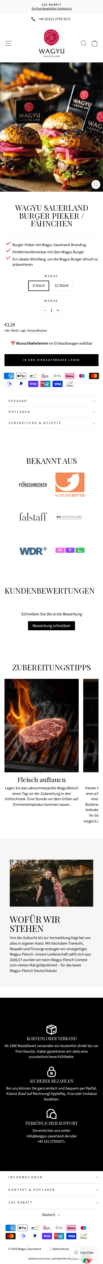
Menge (51, 276)
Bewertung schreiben (51, 626)
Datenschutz (60, 1249)
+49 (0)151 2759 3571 (54, 19)
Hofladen (19, 412)
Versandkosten (37, 330)
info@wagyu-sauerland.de (47, 1136)
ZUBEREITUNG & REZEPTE (35, 423)
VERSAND (17, 401)
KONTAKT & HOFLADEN (31, 1190)
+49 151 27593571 (51, 1141)
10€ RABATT (20, 1202)
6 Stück (39, 285)
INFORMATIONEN (25, 1177)
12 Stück (61, 285)
